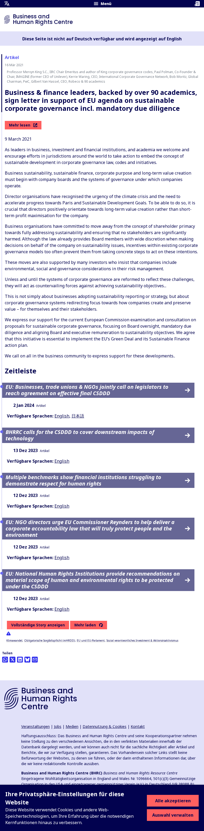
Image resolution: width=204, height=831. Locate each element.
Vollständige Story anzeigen (38, 624)
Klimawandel (14, 640)
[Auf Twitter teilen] (12, 660)
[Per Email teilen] (35, 660)
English (61, 416)
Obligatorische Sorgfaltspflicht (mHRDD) (49, 640)
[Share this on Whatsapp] (5, 660)
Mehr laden (85, 625)
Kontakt (138, 726)
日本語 (77, 416)
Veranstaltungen (35, 726)
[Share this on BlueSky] (27, 660)
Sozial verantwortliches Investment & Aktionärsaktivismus (142, 640)
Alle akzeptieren (173, 801)
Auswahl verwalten (172, 815)
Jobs (57, 726)
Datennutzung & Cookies (104, 726)
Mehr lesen (19, 125)
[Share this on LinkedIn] (20, 660)
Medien (72, 726)
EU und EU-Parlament (91, 640)
